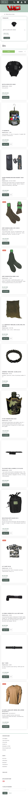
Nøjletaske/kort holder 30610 (10, 518)
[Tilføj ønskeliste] (11, 144)
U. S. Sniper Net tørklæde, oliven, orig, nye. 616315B (13, 325)
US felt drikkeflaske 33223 (9, 418)
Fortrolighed (4, 738)
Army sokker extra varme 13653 (10, 276)
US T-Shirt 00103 (6, 566)
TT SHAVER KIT (5, 130)
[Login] (21, 2)
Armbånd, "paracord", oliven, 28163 (11, 371)
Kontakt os (4, 744)
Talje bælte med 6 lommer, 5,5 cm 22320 (12, 468)
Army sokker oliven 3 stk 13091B (10, 228)
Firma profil (4, 742)
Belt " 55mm (5, 663)
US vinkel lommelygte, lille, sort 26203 (12, 613)
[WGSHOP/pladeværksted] (14, 8)
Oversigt (4, 749)
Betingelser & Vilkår (6, 746)
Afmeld (10, 793)
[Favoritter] (18, 2)
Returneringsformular (6, 748)
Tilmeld (5, 793)
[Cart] (25, 2)
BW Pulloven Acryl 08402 (9, 29)
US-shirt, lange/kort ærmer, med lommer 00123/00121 (13, 710)
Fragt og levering (5, 740)
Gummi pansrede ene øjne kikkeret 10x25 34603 (13, 178)
